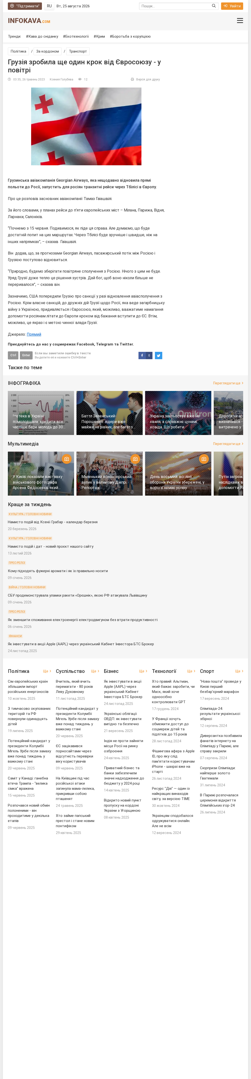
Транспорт (78, 51)
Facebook (85, 344)
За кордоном (47, 51)
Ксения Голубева (61, 79)
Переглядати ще (226, 383)
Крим (100, 36)
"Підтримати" (27, 6)
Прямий (34, 334)
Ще (45, 671)
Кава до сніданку (43, 36)
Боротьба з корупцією (131, 36)
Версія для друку (148, 79)
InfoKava (29, 21)
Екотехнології (77, 36)
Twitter (126, 344)
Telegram (104, 344)
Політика (18, 51)
